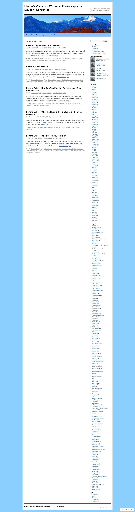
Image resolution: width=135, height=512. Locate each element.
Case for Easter (59, 103)
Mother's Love (95, 414)
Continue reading (52, 55)
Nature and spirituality (97, 416)
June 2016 (94, 217)
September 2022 (95, 164)
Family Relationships (96, 330)
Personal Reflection (96, 433)
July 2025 (94, 107)
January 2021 (95, 197)
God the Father (47, 127)
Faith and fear (95, 300)
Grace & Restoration (96, 355)
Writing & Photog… (100, 59)
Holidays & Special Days (97, 370)
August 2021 (95, 185)
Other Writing (34, 35)
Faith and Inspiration (96, 308)
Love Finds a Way (96, 48)
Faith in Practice (95, 323)
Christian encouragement (97, 248)
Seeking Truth (95, 458)
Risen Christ (36, 105)
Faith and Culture (95, 293)
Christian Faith (95, 250)
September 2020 (95, 204)
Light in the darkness (46, 60)
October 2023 (95, 142)
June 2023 (94, 149)
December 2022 (95, 159)
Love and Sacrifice (96, 406)
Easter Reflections (96, 272)
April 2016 (94, 219)
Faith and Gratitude (96, 305)
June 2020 (94, 209)
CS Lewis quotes (48, 149)
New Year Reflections (96, 421)
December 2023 (95, 139)
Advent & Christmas (96, 227)
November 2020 (95, 200)
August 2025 (95, 106)
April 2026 (94, 92)
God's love (94, 340)
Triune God (77, 127)
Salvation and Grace (96, 453)
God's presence (95, 345)
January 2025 (95, 117)
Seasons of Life (95, 456)
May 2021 (94, 190)
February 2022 (95, 175)
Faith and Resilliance (96, 313)
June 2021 (94, 189)
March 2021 (94, 194)
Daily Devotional (95, 262)
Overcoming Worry (96, 429)
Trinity (73, 127)
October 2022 (95, 162)
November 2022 (95, 160)
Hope (81, 80)
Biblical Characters (96, 233)
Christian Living (95, 252)
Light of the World (56, 60)
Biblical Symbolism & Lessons (98, 238)
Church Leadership (96, 257)
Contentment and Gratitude (98, 260)
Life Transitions (95, 403)
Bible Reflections (95, 230)
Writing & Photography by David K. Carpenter (54, 47)
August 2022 (95, 165)
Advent (45, 58)
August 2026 (95, 86)
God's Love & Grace (96, 341)
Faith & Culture (95, 282)
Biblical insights (95, 235)
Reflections (94, 448)
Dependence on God (96, 263)
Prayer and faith (95, 439)
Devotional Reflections (97, 265)
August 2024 (95, 126)
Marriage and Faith (96, 409)
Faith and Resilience (96, 311)
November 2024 (95, 121)
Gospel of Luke (95, 351)
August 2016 (95, 215)
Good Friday (95, 350)
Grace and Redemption (97, 356)
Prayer (93, 438)
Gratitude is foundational (73, 80)
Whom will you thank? (67, 81)
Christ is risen (67, 103)
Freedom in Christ (96, 336)
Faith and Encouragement (97, 297)
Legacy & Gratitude (96, 395)
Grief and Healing (96, 365)
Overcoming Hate (96, 428)
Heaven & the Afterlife (97, 368)
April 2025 (94, 112)
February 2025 (95, 116)
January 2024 (95, 137)
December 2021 (95, 179)
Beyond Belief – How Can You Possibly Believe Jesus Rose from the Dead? (53, 89)
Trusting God (95, 482)
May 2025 (94, 111)
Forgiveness (94, 335)
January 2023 (95, 157)
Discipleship (94, 270)
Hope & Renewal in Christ (98, 380)
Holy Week (94, 375)
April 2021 (94, 192)
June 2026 (94, 89)
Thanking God (50, 81)
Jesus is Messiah (57, 149)
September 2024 (95, 124)
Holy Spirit (94, 373)
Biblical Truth (95, 242)
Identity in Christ (95, 385)
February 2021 (95, 195)
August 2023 (95, 145)
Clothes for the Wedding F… (102, 65)
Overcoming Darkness (97, 424)
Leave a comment (78, 81)
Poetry (50, 35)
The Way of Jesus (96, 478)
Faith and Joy (95, 310)
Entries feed (94, 497)
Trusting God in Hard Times (98, 484)
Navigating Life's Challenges (98, 418)
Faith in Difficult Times (97, 321)
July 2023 (94, 147)
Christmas (61, 58)
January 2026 (95, 97)
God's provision (95, 346)
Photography (43, 35)
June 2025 (94, 109)
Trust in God (94, 481)
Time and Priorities (96, 479)
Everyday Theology (96, 278)
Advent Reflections (96, 228)
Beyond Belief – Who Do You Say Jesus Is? (46, 135)
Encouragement (95, 273)
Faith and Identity (96, 307)
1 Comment (64, 60)
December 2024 (95, 119)
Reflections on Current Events (98, 449)
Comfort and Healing (96, 258)
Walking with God (96, 489)
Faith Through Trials (96, 328)
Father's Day (94, 331)
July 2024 (94, 127)
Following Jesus (95, 333)
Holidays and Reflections (97, 371)
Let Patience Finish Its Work (98, 51)
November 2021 (95, 180)
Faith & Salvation (96, 288)
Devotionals (94, 267)
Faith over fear (95, 325)
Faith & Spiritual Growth (97, 290)
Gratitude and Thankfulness (98, 360)
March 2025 (94, 114)
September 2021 (95, 184)
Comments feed (95, 499)
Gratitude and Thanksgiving (98, 361)
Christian (33, 58)
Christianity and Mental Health (98, 253)
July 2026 (94, 87)
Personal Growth (95, 431)
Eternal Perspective (96, 275)
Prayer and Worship (96, 441)
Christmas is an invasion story (71, 58)
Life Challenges (95, 399)
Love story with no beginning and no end (59, 150)
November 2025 (95, 101)
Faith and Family (95, 298)
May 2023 (94, 150)
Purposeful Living (96, 444)
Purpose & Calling (96, 443)
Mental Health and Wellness (98, 411)
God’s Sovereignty (96, 348)
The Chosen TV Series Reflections (99, 476)
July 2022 (94, 167)
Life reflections (95, 401)
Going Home (95, 50)
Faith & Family (95, 287)
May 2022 (94, 170)
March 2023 (94, 154)
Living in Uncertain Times (97, 404)
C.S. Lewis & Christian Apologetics (100, 245)
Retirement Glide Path (96, 451)
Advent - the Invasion (53, 58)
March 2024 (94, 134)
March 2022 (94, 174)
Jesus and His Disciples (97, 388)
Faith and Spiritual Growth (98, 315)
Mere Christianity (74, 150)
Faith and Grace (95, 303)
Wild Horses (94, 46)
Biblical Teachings (96, 240)
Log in (93, 496)
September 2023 (95, 144)
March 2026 (94, 94)
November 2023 (95, 140)
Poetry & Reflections (96, 436)
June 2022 (94, 169)
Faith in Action (95, 320)
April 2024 (94, 132)
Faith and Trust (95, 318)
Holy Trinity (68, 127)
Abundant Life (95, 225)
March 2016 (94, 220)
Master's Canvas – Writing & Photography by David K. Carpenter (53, 8)
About (55, 35)
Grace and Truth (95, 358)
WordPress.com (95, 501)
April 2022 (94, 172)
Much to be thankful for (34, 81)
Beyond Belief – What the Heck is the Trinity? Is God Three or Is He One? (54, 113)
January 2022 (95, 177)
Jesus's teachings (95, 391)
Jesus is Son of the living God (69, 149)
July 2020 (94, 207)
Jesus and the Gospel (96, 390)
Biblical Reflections (96, 237)
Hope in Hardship (96, 383)
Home (27, 35)
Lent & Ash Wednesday (97, 398)
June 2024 (94, 129)
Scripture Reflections (96, 454)
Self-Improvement (96, 459)
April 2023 (94, 152)
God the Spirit (61, 127)
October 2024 (95, 122)
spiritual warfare (95, 471)
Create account (95, 494)
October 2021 (95, 182)
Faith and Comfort (96, 292)
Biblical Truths (95, 243)
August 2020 (95, 205)
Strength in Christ (96, 473)
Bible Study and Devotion (97, 232)
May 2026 (94, 91)
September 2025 (95, 104)
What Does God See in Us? (102, 59)
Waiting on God (95, 487)
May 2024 (94, 131)
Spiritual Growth (95, 466)
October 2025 (95, 102)
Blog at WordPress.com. (105, 507)
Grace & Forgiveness (96, 353)
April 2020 (94, 212)
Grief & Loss (95, 363)
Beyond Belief (51, 103)
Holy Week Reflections (97, 376)
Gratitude (64, 80)
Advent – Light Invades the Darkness (43, 45)
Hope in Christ (95, 381)
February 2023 (95, 155)
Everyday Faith (95, 277)
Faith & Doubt (95, 283)
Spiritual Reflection (96, 469)
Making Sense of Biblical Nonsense (100, 408)
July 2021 (94, 187)
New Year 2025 (95, 419)
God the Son (54, 127)
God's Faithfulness (96, 338)
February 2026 (95, 96)
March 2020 (94, 214)
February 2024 (95, 136)
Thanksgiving (58, 81)
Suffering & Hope (96, 474)
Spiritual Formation (96, 464)
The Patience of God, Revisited (99, 53)
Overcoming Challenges (97, 423)
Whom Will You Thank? (37, 66)
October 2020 (95, 202)
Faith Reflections (95, 326)
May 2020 (94, 210)
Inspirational (94, 386)
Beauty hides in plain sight (54, 80)
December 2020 (95, 199)
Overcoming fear (95, 426)
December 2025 (95, 99)
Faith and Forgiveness (97, 302)
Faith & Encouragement (97, 285)
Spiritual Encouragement (97, 463)
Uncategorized (95, 486)
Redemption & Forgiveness (98, 446)
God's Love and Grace (97, 343)
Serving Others (95, 461)
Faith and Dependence (97, 295)
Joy (27, 81)
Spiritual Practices (96, 468)
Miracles (41, 80)
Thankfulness (43, 81)
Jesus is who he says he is (42, 150)
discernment (94, 268)
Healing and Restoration (97, 366)
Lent (93, 396)
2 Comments (37, 152)
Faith (37, 58)
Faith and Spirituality (96, 316)
